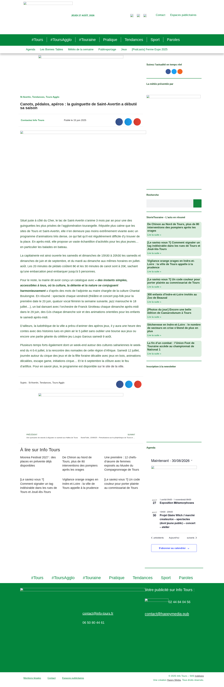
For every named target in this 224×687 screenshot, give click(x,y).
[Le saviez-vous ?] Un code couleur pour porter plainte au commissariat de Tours (122, 483)
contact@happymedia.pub (167, 614)
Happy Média (174, 680)
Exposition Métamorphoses (177, 503)
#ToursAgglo (61, 40)
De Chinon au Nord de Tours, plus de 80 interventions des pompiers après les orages (173, 227)
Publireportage (107, 49)
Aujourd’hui (174, 537)
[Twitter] (174, 71)
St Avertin (25, 97)
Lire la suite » (154, 234)
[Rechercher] (197, 203)
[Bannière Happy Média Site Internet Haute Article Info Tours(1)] (80, 412)
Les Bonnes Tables (51, 49)
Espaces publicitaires (183, 15)
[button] (119, 122)
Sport (155, 40)
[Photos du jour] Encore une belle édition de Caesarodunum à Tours (169, 311)
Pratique (110, 40)
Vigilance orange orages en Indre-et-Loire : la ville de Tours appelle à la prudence (80, 483)
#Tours (37, 40)
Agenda (30, 49)
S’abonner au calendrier (172, 548)
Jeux (124, 49)
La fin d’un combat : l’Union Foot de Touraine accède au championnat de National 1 (170, 346)
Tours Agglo (52, 97)
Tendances (134, 40)
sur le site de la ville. (111, 366)
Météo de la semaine (80, 49)
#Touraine (87, 40)
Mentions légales (32, 678)
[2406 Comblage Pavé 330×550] (173, 140)
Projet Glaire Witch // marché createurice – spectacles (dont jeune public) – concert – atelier (177, 521)
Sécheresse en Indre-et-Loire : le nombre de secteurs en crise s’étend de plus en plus (174, 328)
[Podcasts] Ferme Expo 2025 (149, 49)
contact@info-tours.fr (97, 613)
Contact (160, 15)
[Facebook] (168, 71)
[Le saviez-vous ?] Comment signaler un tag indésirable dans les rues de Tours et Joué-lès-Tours (173, 246)
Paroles (173, 40)
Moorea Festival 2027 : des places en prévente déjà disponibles (38, 461)
